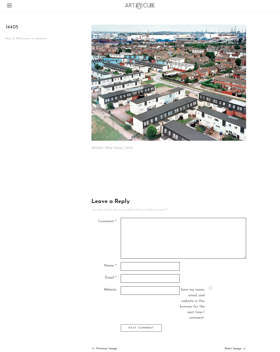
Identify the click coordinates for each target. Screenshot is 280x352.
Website (110, 290)
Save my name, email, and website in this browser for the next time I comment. (192, 304)
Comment (107, 221)
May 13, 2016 (14, 38)
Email (110, 277)
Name (110, 265)
